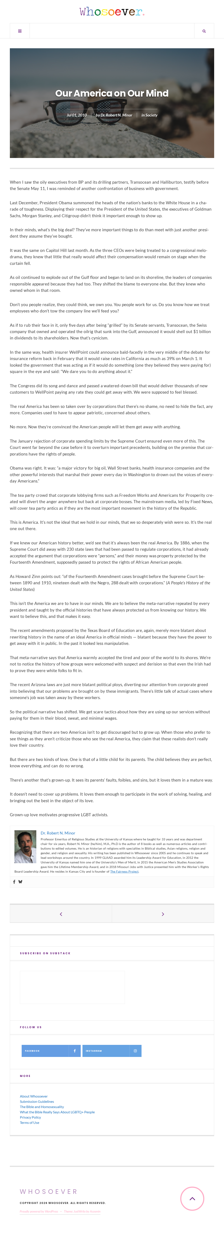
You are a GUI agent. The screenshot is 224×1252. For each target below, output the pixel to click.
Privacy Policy (30, 1117)
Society (151, 115)
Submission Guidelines (37, 1101)
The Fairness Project (124, 871)
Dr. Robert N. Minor (116, 115)
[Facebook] (14, 882)
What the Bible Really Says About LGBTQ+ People (57, 1112)
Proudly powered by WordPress (39, 1211)
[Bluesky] (20, 882)
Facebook (32, 1051)
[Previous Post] (61, 913)
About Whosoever (34, 1096)
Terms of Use (29, 1122)
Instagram (94, 1051)
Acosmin (95, 1211)
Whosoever (49, 1191)
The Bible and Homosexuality (42, 1107)
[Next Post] (163, 913)
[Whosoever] (112, 11)
